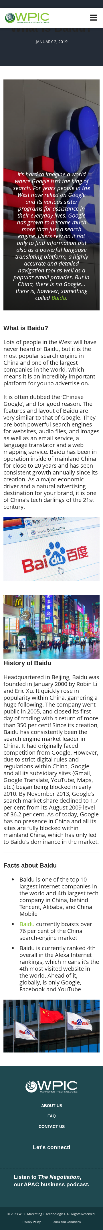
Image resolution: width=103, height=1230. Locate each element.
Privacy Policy (32, 1221)
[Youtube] (60, 1157)
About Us (51, 1105)
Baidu (59, 298)
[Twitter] (42, 1157)
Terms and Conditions (66, 1221)
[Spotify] (51, 1196)
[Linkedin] (24, 1157)
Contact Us (52, 1126)
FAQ (51, 1116)
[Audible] (70, 1196)
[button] (94, 18)
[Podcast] (33, 1196)
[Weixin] (79, 1157)
